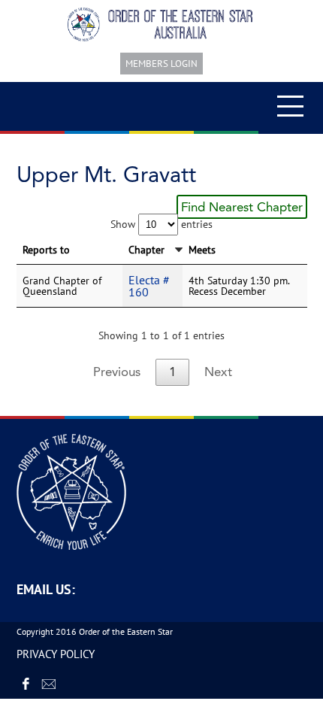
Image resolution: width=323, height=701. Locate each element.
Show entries (161, 224)
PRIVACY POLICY (56, 654)
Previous (116, 371)
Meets (202, 249)
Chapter (146, 249)
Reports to (46, 249)
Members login (161, 63)
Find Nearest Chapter (242, 206)
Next (218, 371)
